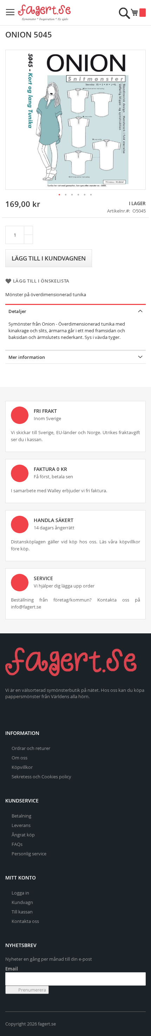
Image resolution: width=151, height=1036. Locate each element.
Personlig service (29, 853)
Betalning (21, 816)
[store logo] (44, 13)
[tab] (75, 311)
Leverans (21, 825)
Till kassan (22, 912)
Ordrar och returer (31, 748)
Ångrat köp (23, 835)
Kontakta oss (25, 921)
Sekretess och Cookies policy (41, 776)
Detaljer (17, 311)
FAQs (17, 844)
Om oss (19, 758)
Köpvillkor (22, 767)
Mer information (26, 357)
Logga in (20, 893)
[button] (60, 195)
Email (11, 969)
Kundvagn (22, 902)
